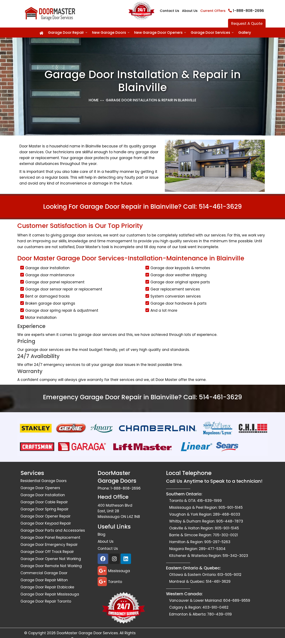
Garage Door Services (210, 32)
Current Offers (213, 10)
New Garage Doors (109, 32)
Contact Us (169, 10)
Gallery (244, 32)
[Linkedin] (126, 559)
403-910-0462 (215, 607)
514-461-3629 (220, 206)
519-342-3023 (235, 555)
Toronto (115, 581)
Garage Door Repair (66, 32)
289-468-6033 (226, 514)
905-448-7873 (229, 521)
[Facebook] (103, 559)
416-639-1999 (209, 500)
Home (94, 100)
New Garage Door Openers (158, 32)
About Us (190, 10)
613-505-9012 (229, 574)
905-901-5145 (230, 507)
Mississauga (119, 570)
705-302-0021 (225, 535)
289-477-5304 (212, 548)
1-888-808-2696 (248, 10)
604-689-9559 (236, 600)
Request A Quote (246, 23)
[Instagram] (114, 559)
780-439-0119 (219, 614)
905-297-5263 (217, 541)
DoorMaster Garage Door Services (87, 632)
